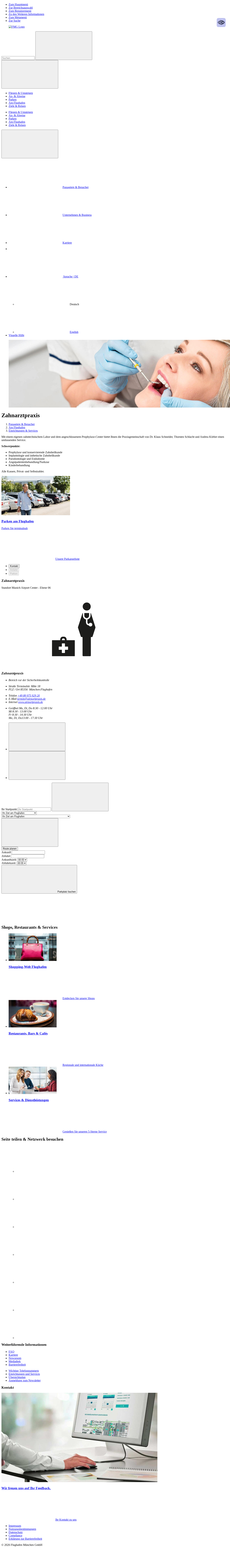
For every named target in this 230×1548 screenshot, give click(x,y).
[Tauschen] (29, 832)
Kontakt (14, 566)
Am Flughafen (17, 102)
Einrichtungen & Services (23, 430)
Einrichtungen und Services (24, 1373)
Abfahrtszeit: (8, 863)
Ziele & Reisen (17, 106)
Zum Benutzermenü (20, 10)
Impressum (15, 1525)
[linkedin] (43, 1171)
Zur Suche (14, 20)
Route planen (10, 848)
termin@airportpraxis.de (31, 698)
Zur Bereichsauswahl (21, 7)
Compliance (15, 1535)
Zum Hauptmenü (18, 4)
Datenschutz (16, 1532)
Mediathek (15, 1361)
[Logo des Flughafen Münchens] (17, 26)
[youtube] (43, 1226)
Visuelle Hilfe (16, 335)
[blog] (43, 1337)
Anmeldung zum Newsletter (25, 1380)
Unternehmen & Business (77, 214)
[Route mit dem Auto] (37, 736)
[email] (43, 1310)
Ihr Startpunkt (9, 809)
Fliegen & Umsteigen (21, 93)
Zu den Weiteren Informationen (26, 14)
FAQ (11, 1351)
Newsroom (15, 1358)
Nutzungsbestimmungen (22, 1529)
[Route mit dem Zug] (37, 765)
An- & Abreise (17, 96)
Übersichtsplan (17, 1377)
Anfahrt (14, 570)
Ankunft (6, 852)
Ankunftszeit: (9, 859)
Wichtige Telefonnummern (24, 1370)
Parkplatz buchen (66, 891)
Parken (13, 99)
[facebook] (43, 1254)
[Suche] (63, 45)
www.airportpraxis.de (30, 702)
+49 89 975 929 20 (29, 695)
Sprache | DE (70, 276)
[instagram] (43, 1199)
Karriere (67, 242)
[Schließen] (29, 144)
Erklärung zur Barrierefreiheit (25, 1538)
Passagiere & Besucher (76, 187)
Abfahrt (5, 856)
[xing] (43, 1282)
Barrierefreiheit (17, 1364)
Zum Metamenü (18, 17)
